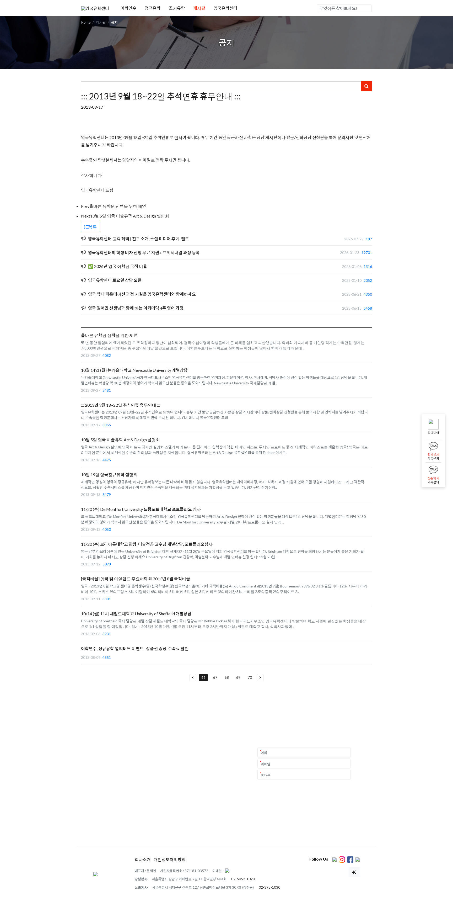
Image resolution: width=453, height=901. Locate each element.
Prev (85, 206)
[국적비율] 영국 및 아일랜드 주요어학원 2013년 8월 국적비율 (135, 578)
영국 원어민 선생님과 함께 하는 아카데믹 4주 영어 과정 (136, 307)
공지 (114, 22)
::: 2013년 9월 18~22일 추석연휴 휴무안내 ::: (120, 404)
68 (227, 677)
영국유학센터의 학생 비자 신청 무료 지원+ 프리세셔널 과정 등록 (144, 252)
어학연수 (128, 8)
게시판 (199, 8)
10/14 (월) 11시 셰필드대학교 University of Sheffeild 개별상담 (136, 613)
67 (215, 677)
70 (250, 677)
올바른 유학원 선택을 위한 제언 (117, 206)
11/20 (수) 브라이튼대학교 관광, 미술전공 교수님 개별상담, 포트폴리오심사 (147, 544)
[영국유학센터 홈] (95, 7)
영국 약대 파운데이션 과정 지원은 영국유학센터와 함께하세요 (142, 294)
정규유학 (152, 8)
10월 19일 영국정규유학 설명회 (109, 474)
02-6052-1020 (243, 879)
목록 (93, 226)
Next (85, 215)
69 (238, 677)
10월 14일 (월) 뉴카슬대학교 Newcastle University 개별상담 (134, 370)
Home (85, 22)
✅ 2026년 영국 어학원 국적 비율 (117, 266)
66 (203, 677)
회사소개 (143, 859)
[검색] (367, 8)
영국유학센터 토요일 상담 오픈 (115, 280)
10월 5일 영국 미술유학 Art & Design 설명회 (129, 215)
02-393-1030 (269, 887)
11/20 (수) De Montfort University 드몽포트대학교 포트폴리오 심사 (141, 509)
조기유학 (177, 8)
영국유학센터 (225, 8)
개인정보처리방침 (170, 859)
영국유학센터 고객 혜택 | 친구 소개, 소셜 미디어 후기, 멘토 (138, 238)
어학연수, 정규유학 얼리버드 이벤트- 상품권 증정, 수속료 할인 (135, 648)
